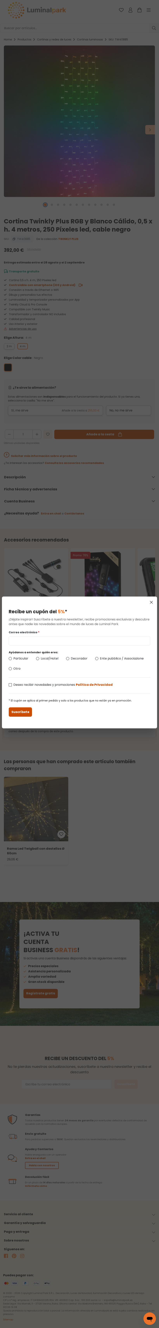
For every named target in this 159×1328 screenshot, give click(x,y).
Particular (20, 658)
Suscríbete (20, 712)
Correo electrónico (24, 632)
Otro (17, 668)
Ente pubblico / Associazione (122, 658)
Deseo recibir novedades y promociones (63, 684)
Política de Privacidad (94, 684)
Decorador (79, 658)
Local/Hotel (49, 658)
